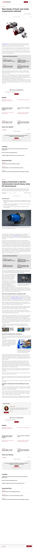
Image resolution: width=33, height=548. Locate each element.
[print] (30, 16)
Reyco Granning (4, 43)
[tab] (4, 129)
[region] (16, 131)
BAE (16, 296)
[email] (19, 16)
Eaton (13, 296)
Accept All (29, 546)
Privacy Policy (3, 546)
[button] (2, 2)
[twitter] (16, 16)
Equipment (3, 6)
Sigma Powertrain (17, 235)
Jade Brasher (4, 192)
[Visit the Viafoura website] (29, 133)
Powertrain (4, 179)
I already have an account (16, 139)
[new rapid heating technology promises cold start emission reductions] (5, 329)
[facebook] (13, 16)
